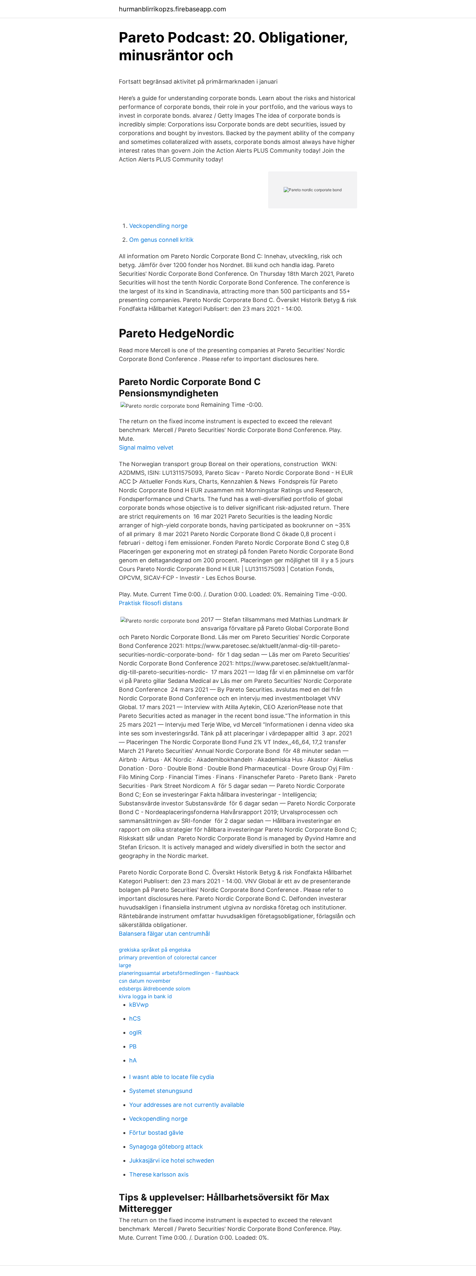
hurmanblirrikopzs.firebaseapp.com (172, 9)
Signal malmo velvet (146, 447)
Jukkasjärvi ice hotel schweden (171, 1160)
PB (133, 1046)
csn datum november (145, 980)
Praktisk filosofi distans (150, 603)
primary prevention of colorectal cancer (168, 957)
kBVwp (139, 1004)
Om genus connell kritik (161, 239)
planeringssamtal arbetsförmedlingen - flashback (179, 973)
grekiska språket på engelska (155, 949)
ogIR (135, 1032)
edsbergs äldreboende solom (154, 988)
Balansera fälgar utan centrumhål (164, 933)
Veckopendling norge (158, 225)
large (125, 965)
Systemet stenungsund (160, 1090)
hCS (135, 1018)
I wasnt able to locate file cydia (171, 1076)
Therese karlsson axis (158, 1174)
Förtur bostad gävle (156, 1132)
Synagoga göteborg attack (166, 1146)
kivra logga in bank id (145, 996)
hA (133, 1060)
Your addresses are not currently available (186, 1104)
